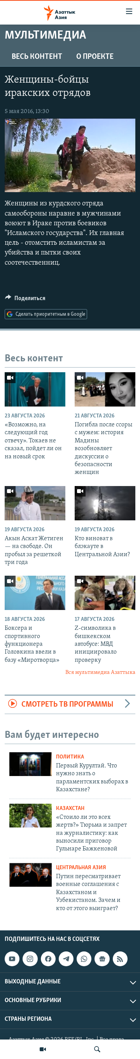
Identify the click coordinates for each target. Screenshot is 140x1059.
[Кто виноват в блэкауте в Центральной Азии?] (105, 503)
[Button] (25, 300)
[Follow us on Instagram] (30, 958)
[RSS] (120, 958)
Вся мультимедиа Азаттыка (100, 672)
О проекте (95, 57)
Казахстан (70, 808)
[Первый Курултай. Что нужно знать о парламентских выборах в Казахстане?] (30, 764)
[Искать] (97, 1049)
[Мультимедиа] (42, 1049)
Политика (70, 757)
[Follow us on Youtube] (12, 958)
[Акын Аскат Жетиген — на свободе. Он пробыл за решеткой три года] (35, 503)
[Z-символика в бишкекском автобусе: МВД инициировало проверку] (105, 593)
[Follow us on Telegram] (66, 958)
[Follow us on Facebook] (48, 958)
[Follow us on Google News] (101, 958)
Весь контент (37, 57)
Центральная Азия (81, 868)
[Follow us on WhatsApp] (84, 958)
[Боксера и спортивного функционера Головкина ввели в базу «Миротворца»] (35, 593)
